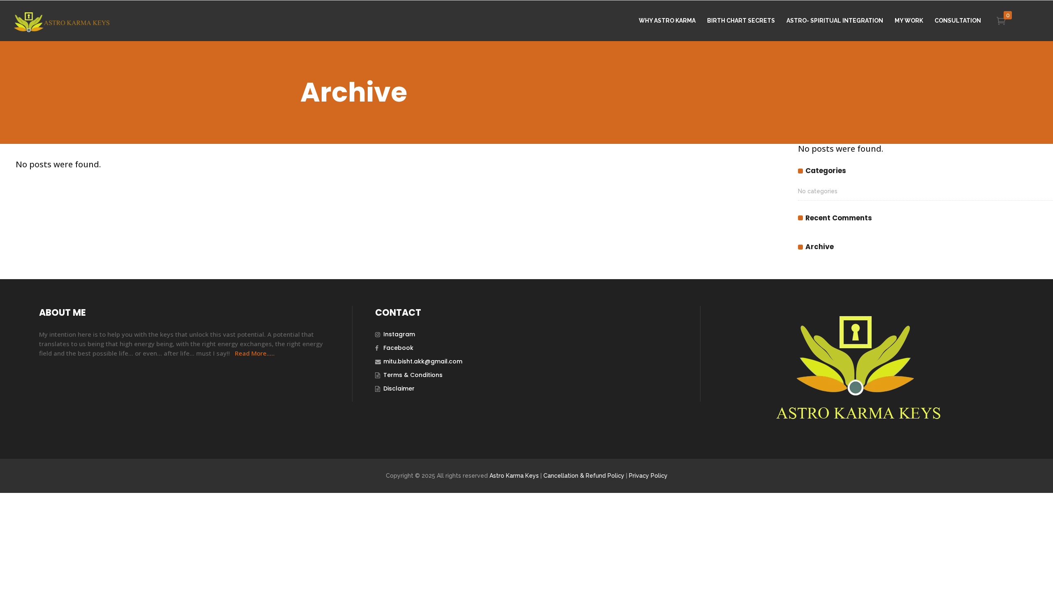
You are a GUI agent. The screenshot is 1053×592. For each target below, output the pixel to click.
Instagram (399, 334)
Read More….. (255, 353)
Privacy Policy (648, 475)
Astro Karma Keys (514, 475)
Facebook (398, 348)
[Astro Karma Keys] (857, 419)
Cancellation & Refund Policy (583, 475)
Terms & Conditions (413, 375)
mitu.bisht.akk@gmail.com (422, 361)
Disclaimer (399, 388)
